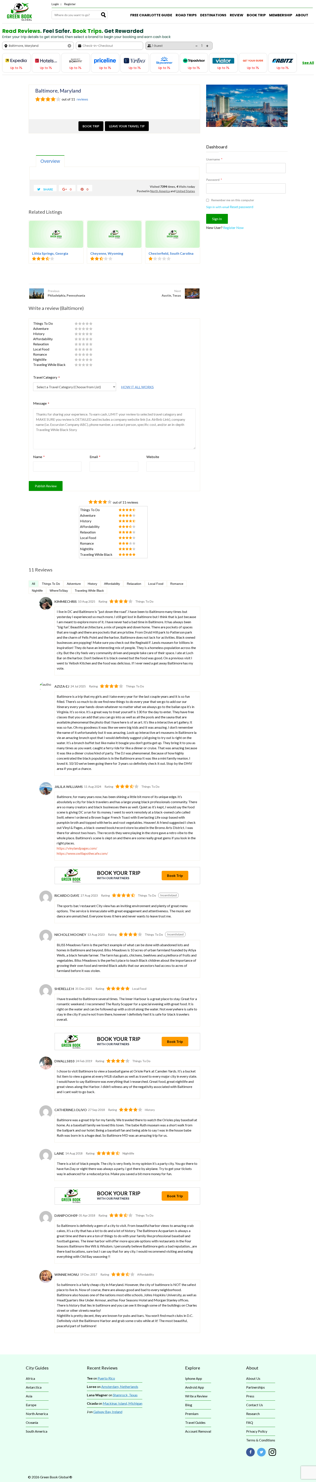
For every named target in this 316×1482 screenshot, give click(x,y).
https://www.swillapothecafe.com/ (82, 853)
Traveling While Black (89, 590)
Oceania (32, 1422)
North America (160, 191)
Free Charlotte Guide (151, 15)
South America (36, 1431)
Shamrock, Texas (125, 1395)
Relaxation (134, 583)
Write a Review (196, 1396)
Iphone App (193, 1378)
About (302, 15)
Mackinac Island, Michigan (122, 1403)
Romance (176, 583)
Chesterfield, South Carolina (171, 253)
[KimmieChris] (45, 608)
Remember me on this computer (232, 200)
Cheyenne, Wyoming (106, 253)
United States (185, 191)
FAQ (249, 1422)
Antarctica (33, 1387)
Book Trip (256, 15)
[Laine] (45, 1160)
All (33, 583)
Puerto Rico (106, 1378)
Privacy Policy (256, 1431)
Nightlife (37, 590)
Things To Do (51, 583)
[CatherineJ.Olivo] (45, 1117)
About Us (253, 1378)
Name (39, 457)
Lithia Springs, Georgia (50, 253)
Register (70, 4)
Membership (280, 15)
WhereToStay (59, 590)
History (92, 583)
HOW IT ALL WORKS (137, 387)
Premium (191, 1414)
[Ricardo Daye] (45, 902)
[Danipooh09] (45, 1222)
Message (41, 403)
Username (214, 159)
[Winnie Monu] (45, 1281)
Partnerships (255, 1387)
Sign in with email (217, 207)
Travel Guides (195, 1422)
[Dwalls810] (45, 1068)
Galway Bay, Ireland (107, 1412)
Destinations (213, 15)
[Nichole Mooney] (45, 941)
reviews (82, 99)
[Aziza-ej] (45, 689)
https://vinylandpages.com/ (77, 848)
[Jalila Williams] (45, 794)
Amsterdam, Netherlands (119, 1387)
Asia (29, 1396)
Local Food (155, 583)
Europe (31, 1405)
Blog (188, 1405)
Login (55, 4)
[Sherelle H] (45, 996)
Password (214, 179)
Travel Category (46, 377)
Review (236, 15)
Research (253, 1414)
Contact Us (254, 1405)
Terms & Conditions (260, 1440)
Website (152, 457)
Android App (194, 1387)
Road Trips (186, 15)
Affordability (112, 583)
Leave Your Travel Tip (127, 126)
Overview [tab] (50, 161)
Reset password (241, 207)
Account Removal (198, 1431)
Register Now (233, 227)
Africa (30, 1378)
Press (250, 1396)
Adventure (74, 583)
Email (95, 457)
